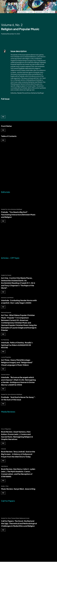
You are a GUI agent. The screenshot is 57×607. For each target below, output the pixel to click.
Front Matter (6, 126)
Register (49, 1)
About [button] (47, 12)
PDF (3, 116)
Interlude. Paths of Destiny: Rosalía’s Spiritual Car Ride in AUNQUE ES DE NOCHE (17, 345)
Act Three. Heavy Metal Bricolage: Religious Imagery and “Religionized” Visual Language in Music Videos (17, 362)
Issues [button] (31, 12)
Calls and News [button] (22, 12)
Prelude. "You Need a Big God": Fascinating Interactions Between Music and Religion (18, 214)
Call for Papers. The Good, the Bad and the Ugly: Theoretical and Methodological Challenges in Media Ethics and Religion (19, 523)
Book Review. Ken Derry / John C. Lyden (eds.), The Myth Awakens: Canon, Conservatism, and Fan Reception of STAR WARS (18, 473)
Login (54, 1)
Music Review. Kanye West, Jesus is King (18, 489)
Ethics (52, 12)
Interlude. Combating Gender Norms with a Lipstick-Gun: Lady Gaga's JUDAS (19, 301)
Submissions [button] (39, 12)
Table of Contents (8, 136)
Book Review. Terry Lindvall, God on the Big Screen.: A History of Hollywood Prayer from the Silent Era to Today (18, 454)
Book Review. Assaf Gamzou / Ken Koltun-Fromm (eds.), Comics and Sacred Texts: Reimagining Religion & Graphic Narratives (17, 435)
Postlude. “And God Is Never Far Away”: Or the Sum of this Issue (18, 398)
